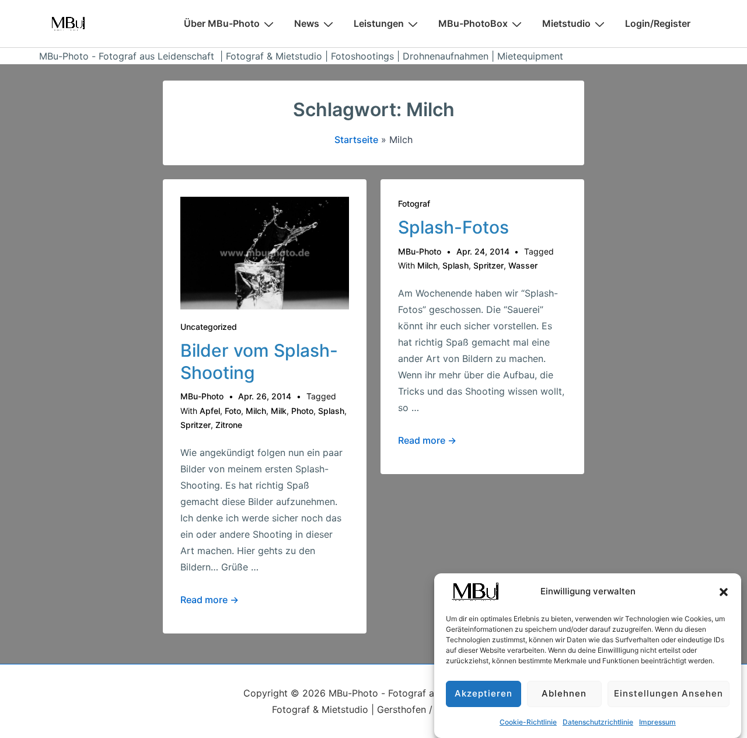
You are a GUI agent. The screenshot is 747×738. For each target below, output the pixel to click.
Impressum (657, 722)
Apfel (210, 411)
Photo (302, 411)
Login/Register (657, 23)
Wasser (522, 265)
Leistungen (379, 23)
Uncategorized (208, 327)
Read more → (209, 599)
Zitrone (228, 425)
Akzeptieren (483, 693)
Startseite (356, 139)
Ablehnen (564, 693)
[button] (723, 592)
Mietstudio (566, 23)
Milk (279, 411)
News (306, 23)
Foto (233, 411)
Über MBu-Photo (222, 23)
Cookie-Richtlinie (528, 722)
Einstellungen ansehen (668, 693)
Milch (256, 411)
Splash (331, 411)
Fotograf (414, 203)
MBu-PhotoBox (473, 23)
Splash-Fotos (453, 227)
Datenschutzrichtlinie (598, 722)
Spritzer (195, 425)
